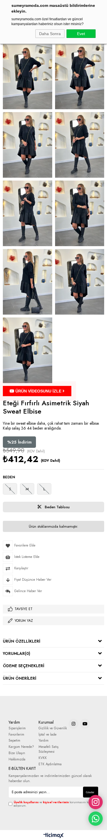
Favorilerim (16, 734)
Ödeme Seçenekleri (23, 666)
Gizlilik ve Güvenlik (53, 728)
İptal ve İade (47, 734)
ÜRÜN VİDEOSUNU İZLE (38, 391)
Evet (81, 33)
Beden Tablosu (57, 507)
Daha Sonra (50, 33)
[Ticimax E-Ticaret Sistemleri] (53, 836)
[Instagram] (73, 724)
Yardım (44, 740)
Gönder (90, 792)
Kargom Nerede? (21, 746)
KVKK (43, 758)
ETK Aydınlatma (50, 764)
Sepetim (14, 740)
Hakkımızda (17, 759)
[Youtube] (85, 724)
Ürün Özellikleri (21, 641)
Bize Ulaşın (17, 753)
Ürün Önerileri (19, 678)
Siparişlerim (17, 728)
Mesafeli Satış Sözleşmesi (48, 749)
